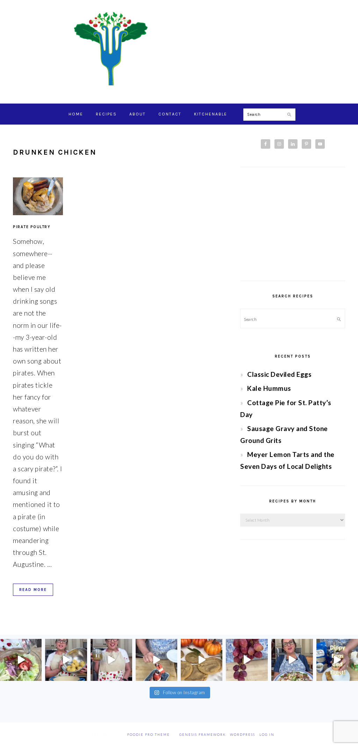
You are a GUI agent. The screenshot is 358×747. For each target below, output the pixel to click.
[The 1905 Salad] (21, 660)
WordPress (242, 735)
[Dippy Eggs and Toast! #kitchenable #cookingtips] (337, 660)
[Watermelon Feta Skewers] (156, 660)
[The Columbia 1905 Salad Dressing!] (111, 660)
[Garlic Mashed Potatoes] (66, 660)
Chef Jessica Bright (179, 48)
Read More (33, 589)
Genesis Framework (202, 735)
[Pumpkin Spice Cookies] (201, 660)
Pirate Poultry (31, 227)
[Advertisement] (292, 224)
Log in (266, 735)
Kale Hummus (269, 388)
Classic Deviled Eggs (279, 374)
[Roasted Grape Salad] (292, 660)
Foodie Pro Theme (148, 735)
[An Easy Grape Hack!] (246, 660)
